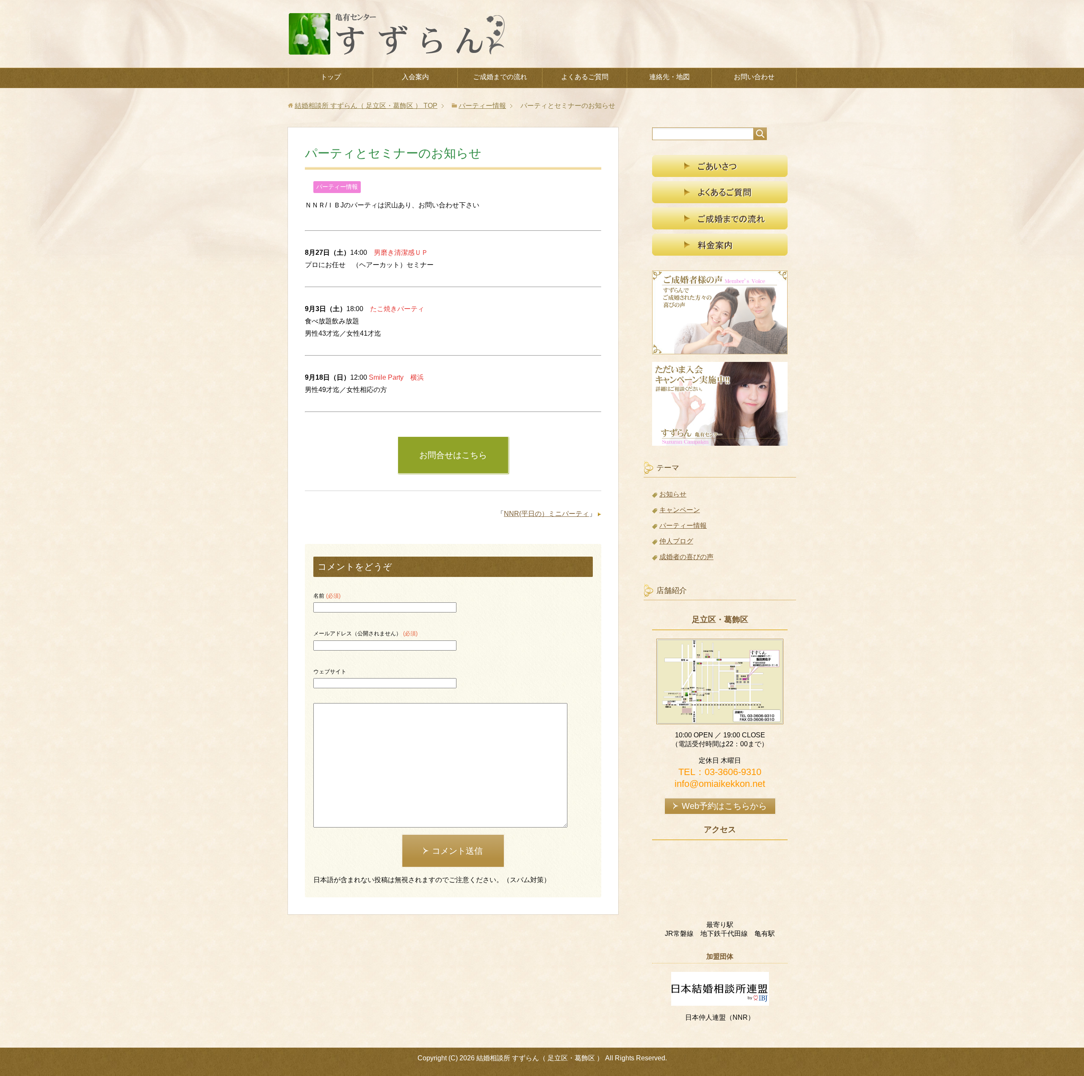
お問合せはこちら (453, 455)
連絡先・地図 (669, 76)
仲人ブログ (676, 541)
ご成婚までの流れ (500, 76)
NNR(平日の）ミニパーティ (546, 513)
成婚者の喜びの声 (686, 556)
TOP (366, 105)
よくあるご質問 (584, 76)
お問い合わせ (754, 76)
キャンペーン (679, 509)
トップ (331, 76)
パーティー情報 (337, 186)
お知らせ (672, 494)
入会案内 (415, 76)
